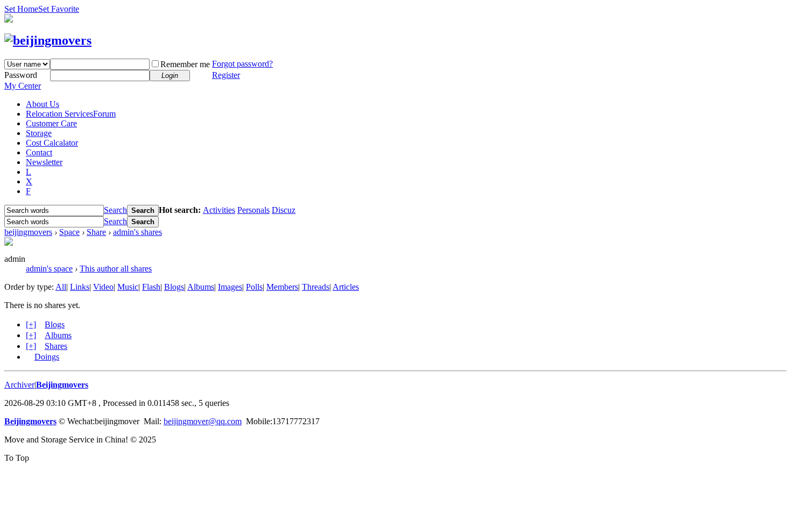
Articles (346, 286)
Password (20, 75)
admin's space (49, 268)
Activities (219, 210)
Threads (315, 286)
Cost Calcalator (52, 142)
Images (230, 286)
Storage (39, 133)
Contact (39, 152)
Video (103, 286)
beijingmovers (28, 232)
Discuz (283, 210)
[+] (31, 324)
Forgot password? (242, 63)
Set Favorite (58, 8)
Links (79, 286)
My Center (22, 85)
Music (127, 286)
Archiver (19, 384)
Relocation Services (71, 113)
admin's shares (137, 232)
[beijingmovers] (47, 40)
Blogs (174, 286)
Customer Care (51, 123)
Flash (151, 286)
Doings (46, 356)
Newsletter (44, 162)
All (60, 286)
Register (226, 75)
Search (115, 210)
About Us (42, 104)
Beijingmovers (62, 384)
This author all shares (116, 268)
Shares (56, 346)
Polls (254, 286)
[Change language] (8, 19)
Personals (253, 210)
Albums (200, 286)
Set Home (21, 8)
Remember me (185, 64)
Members (282, 286)
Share (96, 232)
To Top (16, 457)
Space (69, 232)
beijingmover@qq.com (203, 421)
